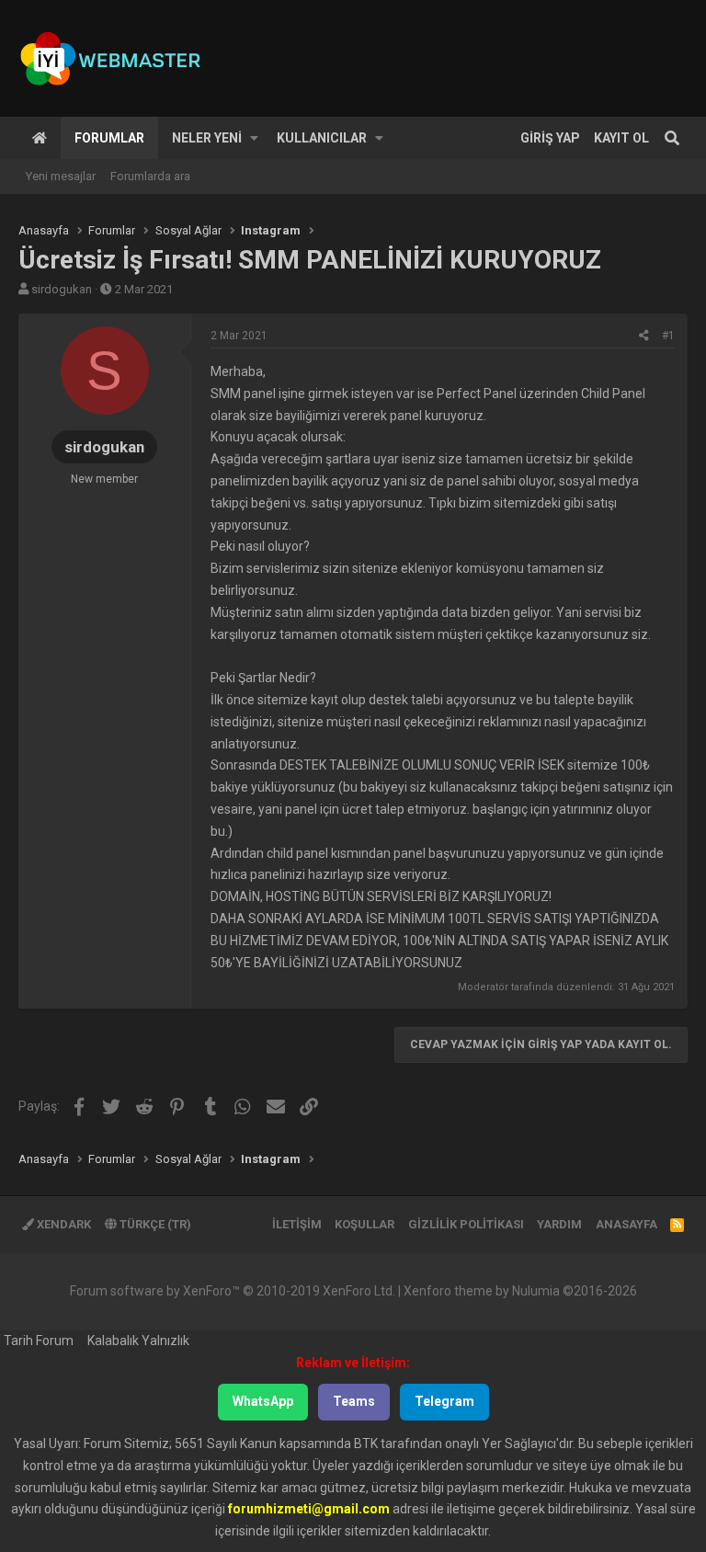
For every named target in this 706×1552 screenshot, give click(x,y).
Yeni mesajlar (61, 176)
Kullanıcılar (322, 138)
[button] (254, 138)
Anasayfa (39, 138)
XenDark (62, 1224)
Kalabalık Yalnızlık (138, 1340)
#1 (668, 335)
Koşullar (364, 1224)
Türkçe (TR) (154, 1224)
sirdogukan (61, 289)
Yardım (559, 1224)
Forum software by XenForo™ (232, 1291)
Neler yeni (207, 138)
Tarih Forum (39, 1340)
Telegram (444, 1401)
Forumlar (109, 138)
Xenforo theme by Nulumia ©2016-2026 (520, 1291)
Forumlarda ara (150, 176)
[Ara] (672, 138)
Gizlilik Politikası (466, 1224)
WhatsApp (263, 1401)
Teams (354, 1401)
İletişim (297, 1224)
